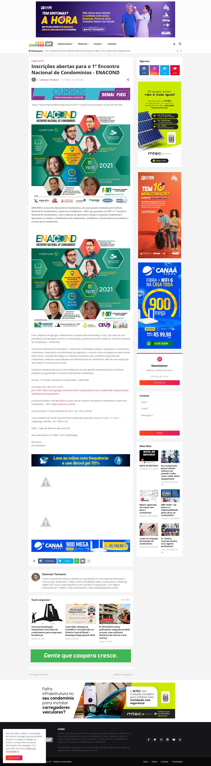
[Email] (82, 561)
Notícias (82, 43)
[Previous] (177, 51)
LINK (38, 390)
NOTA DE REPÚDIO (149, 465)
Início (145, 761)
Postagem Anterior (39, 674)
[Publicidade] (80, 94)
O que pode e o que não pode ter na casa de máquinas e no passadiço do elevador (84, 51)
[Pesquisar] (180, 43)
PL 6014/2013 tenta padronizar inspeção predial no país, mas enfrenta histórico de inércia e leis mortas (114, 632)
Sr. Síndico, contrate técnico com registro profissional (169, 542)
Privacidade (177, 761)
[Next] (181, 51)
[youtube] (173, 739)
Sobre (154, 761)
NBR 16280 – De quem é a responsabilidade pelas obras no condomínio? (169, 510)
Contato (112, 43)
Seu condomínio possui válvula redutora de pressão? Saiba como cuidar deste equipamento (170, 472)
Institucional (65, 43)
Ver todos (125, 600)
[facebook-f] (148, 739)
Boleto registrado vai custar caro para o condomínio (148, 509)
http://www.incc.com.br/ (64, 404)
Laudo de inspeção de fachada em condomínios (149, 541)
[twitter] (154, 739)
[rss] (180, 739)
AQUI (62, 400)
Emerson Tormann (54, 574)
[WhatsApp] (76, 561)
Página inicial (37, 61)
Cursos (97, 43)
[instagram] (161, 739)
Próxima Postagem (122, 674)
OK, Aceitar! (14, 757)
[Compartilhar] (128, 79)
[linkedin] (167, 739)
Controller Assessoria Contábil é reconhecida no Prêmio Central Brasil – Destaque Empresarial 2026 (80, 631)
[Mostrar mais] (88, 561)
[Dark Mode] (174, 43)
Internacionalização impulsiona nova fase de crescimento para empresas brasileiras (46, 631)
